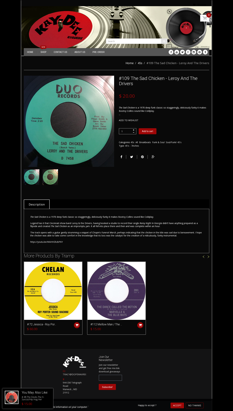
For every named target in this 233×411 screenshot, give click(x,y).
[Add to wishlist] (26, 265)
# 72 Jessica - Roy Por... (41, 324)
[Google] (188, 52)
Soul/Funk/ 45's (173, 142)
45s (140, 63)
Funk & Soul (158, 142)
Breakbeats (145, 142)
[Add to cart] (77, 325)
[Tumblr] (205, 52)
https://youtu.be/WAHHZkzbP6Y (46, 241)
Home (130, 63)
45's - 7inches (132, 145)
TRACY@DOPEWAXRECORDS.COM (81, 374)
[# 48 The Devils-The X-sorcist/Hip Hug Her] (12, 397)
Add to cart (147, 131)
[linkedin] (176, 52)
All (137, 142)
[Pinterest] (199, 52)
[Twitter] (182, 52)
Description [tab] (37, 204)
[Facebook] (171, 52)
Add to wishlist (128, 120)
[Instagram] (193, 52)
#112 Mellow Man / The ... (106, 324)
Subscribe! (107, 387)
